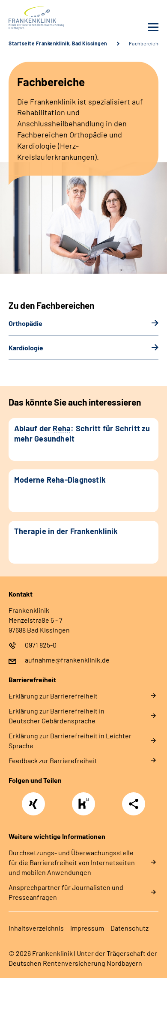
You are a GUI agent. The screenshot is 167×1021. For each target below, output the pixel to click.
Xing (33, 799)
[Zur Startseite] (44, 18)
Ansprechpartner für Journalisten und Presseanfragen (66, 892)
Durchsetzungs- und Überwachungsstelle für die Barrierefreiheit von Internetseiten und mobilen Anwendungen (72, 862)
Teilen (133, 804)
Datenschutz (129, 928)
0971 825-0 (41, 645)
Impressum (87, 928)
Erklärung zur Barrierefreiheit (53, 696)
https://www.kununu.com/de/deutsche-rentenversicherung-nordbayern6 (85, 806)
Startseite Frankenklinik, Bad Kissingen (58, 43)
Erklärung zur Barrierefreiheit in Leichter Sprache (70, 740)
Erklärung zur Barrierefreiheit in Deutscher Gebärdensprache (56, 716)
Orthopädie (25, 323)
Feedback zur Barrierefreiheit (53, 760)
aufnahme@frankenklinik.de (67, 660)
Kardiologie (26, 347)
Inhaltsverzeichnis (36, 928)
